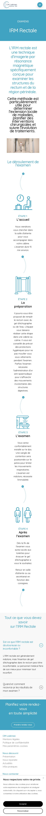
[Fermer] (43, 777)
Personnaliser (23, 811)
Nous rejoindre (10, 759)
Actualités (7, 763)
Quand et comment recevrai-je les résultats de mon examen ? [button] (17, 687)
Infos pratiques (10, 766)
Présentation (9, 756)
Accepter (23, 804)
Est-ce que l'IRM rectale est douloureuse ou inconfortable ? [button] (18, 645)
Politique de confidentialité (16, 742)
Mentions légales (11, 739)
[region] (23, 796)
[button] (39, 4)
